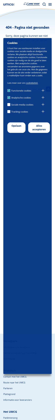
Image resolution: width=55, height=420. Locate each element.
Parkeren (8, 388)
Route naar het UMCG (14, 382)
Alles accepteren (39, 127)
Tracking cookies (19, 111)
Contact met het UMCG (15, 376)
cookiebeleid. (32, 83)
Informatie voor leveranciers (17, 399)
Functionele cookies (21, 90)
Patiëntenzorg (10, 417)
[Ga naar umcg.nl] (8, 4)
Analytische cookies (21, 97)
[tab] (43, 91)
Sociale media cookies (22, 104)
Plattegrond (9, 394)
